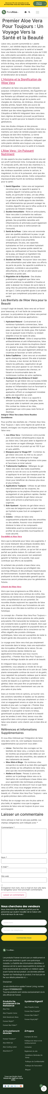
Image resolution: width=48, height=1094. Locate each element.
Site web (5, 876)
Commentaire (8, 827)
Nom (4, 857)
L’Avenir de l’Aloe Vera (11, 586)
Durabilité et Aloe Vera (11, 536)
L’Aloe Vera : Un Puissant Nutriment (17, 152)
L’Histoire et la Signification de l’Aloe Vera (21, 81)
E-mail (4, 867)
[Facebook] (25, 12)
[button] (29, 12)
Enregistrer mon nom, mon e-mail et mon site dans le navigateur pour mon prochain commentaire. (23, 889)
